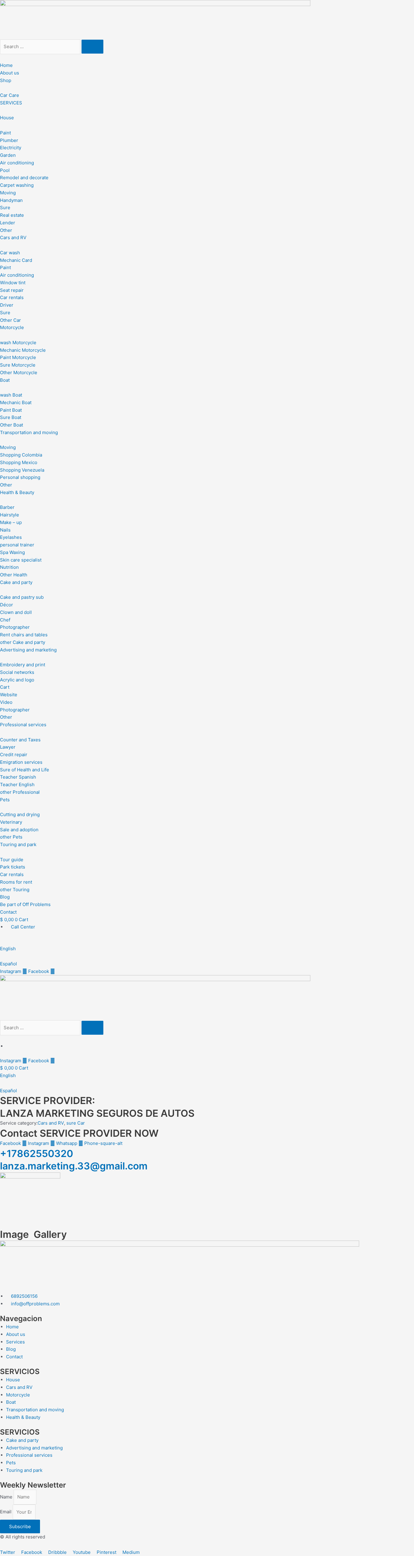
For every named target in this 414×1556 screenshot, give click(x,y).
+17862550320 (36, 1153)
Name (7, 1497)
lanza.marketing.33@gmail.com (74, 1166)
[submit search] (92, 47)
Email (6, 1512)
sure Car (75, 1123)
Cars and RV (51, 1123)
